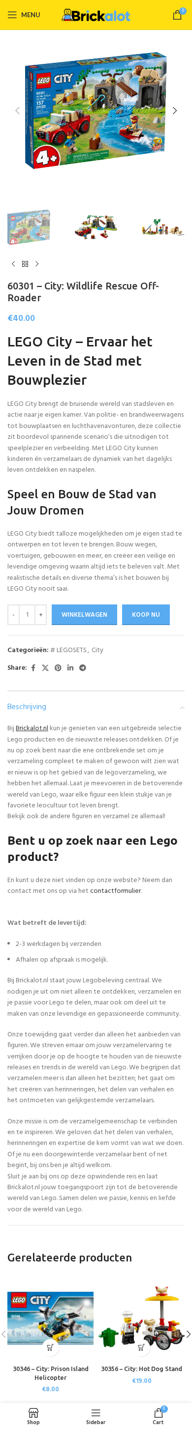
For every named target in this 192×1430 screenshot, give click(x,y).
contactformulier (115, 891)
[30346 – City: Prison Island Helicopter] (50, 1318)
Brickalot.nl (32, 728)
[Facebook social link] (33, 668)
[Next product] (37, 264)
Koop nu (146, 615)
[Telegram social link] (82, 668)
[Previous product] (13, 264)
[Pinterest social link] (58, 668)
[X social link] (45, 668)
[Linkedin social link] (70, 668)
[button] (17, 110)
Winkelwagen (84, 615)
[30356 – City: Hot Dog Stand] (141, 1318)
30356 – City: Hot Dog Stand (141, 1368)
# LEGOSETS (68, 650)
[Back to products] (25, 264)
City (97, 650)
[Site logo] (96, 15)
